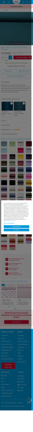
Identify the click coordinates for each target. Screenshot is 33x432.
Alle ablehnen (16, 230)
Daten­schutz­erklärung (11, 220)
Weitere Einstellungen (9, 223)
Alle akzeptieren (16, 226)
